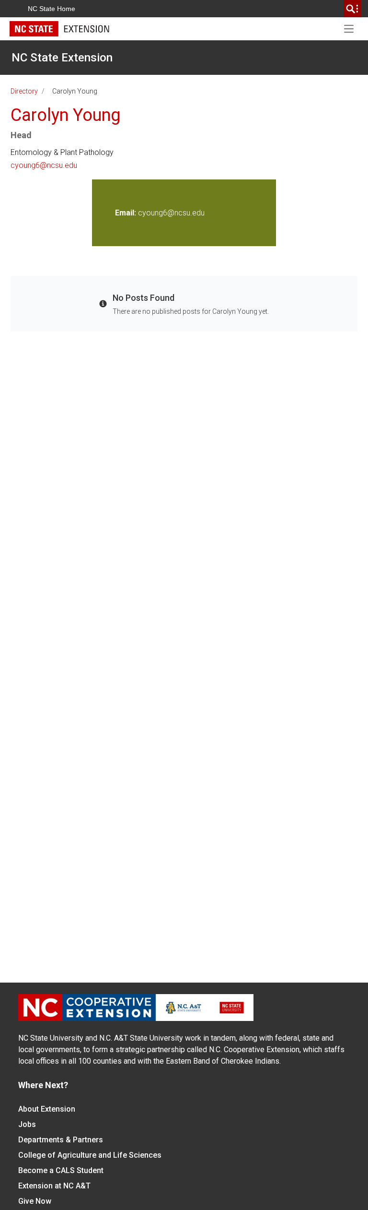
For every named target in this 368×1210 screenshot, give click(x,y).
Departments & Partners (60, 1139)
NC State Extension (62, 57)
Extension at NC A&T (54, 1185)
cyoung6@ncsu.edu (44, 165)
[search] (352, 8)
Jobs (27, 1124)
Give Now (34, 1201)
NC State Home (51, 8)
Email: (126, 212)
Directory (24, 91)
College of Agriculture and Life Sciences (89, 1155)
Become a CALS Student (61, 1170)
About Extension (46, 1109)
